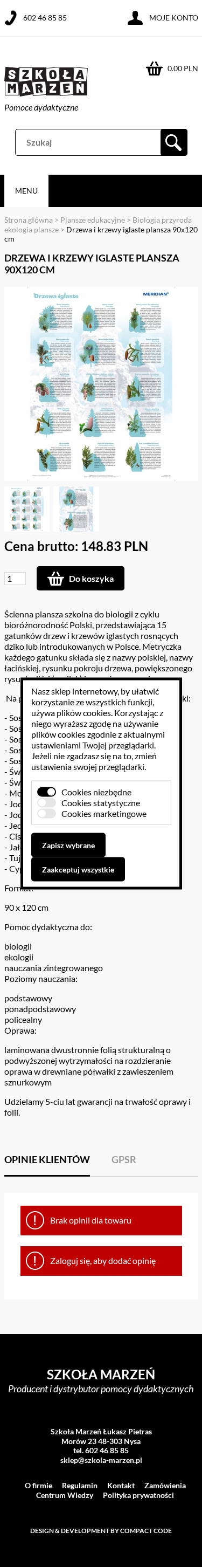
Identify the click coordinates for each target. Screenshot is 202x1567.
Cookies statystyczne (100, 803)
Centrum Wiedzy (64, 1495)
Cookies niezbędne (96, 792)
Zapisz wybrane (68, 845)
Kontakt (121, 1485)
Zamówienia (165, 1485)
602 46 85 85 (45, 17)
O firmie (38, 1485)
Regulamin (79, 1485)
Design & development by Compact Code (101, 1531)
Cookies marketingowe (104, 813)
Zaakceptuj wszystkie (78, 869)
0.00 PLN (183, 68)
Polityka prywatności (138, 1495)
